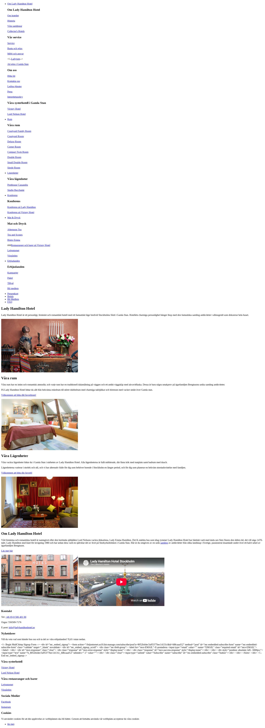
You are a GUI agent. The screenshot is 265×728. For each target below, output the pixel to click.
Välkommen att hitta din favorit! (16, 472)
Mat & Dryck (13, 217)
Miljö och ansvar (15, 53)
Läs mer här (7, 550)
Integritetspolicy (15, 97)
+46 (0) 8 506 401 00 (16, 617)
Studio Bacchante (15, 190)
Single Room (13, 167)
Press (9, 91)
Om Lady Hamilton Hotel (19, 3)
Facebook (6, 702)
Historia (11, 21)
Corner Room (14, 146)
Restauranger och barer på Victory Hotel (30, 245)
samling (164, 543)
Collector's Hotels (16, 31)
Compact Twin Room (17, 152)
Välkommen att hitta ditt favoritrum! (18, 395)
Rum (9, 119)
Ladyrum (15, 59)
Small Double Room (17, 162)
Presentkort (12, 293)
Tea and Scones (15, 235)
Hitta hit (11, 76)
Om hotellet (13, 15)
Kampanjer (12, 272)
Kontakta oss (13, 81)
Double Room (14, 157)
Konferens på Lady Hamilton (21, 207)
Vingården (12, 255)
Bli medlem (13, 288)
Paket (10, 278)
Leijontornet (13, 250)
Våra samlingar (14, 26)
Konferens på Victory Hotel (20, 212)
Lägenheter (12, 173)
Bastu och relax (14, 48)
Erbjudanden (13, 261)
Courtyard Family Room (19, 131)
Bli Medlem (13, 299)
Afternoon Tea (14, 229)
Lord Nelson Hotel (16, 114)
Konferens (12, 195)
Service (11, 43)
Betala (10, 296)
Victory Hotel (14, 109)
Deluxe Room (14, 141)
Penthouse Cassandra (17, 185)
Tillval (10, 283)
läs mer (10, 724)
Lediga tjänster (14, 86)
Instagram (6, 707)
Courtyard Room (15, 136)
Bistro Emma (13, 240)
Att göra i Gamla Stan (18, 64)
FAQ (9, 302)
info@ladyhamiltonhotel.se (22, 627)
